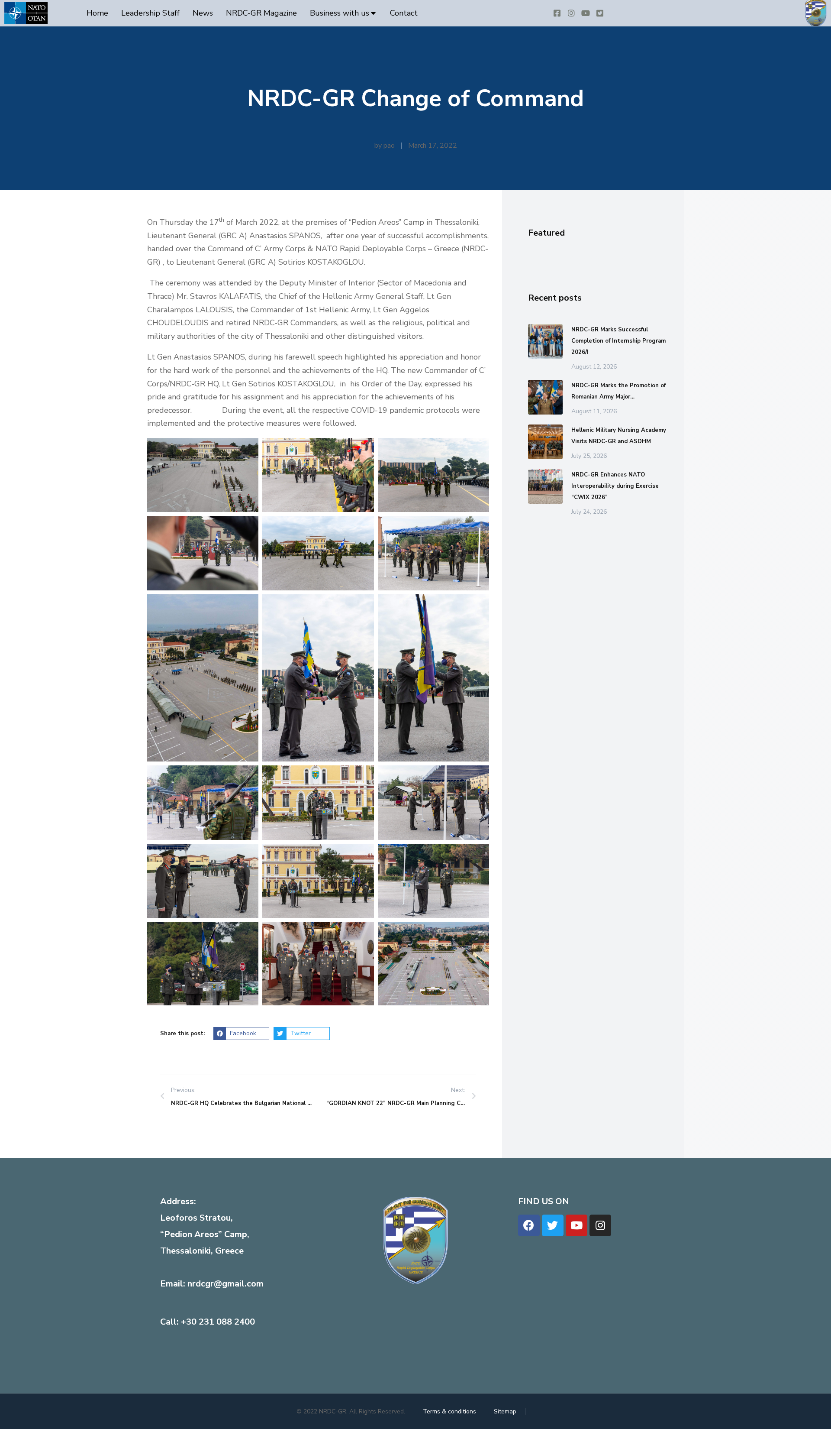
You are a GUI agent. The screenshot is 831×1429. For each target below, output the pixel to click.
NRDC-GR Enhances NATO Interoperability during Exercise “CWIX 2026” (615, 486)
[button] (241, 1033)
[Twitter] (553, 1225)
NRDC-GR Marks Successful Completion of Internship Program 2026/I (618, 341)
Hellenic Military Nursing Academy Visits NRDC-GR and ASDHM (618, 435)
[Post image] (545, 341)
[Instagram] (600, 1225)
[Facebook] (529, 1225)
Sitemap (505, 1411)
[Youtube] (576, 1225)
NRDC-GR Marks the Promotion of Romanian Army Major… (618, 391)
